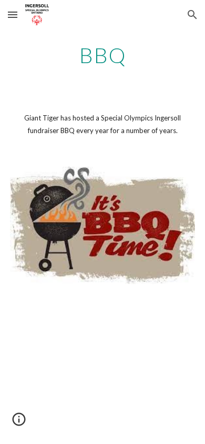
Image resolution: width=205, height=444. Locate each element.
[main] (102, 55)
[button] (12, 14)
